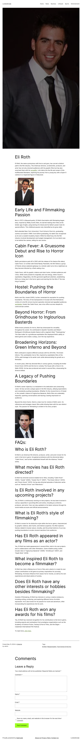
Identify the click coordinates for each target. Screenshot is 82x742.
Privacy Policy (46, 738)
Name (17, 694)
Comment (18, 675)
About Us (38, 738)
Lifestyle (19, 644)
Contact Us (55, 738)
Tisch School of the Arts (64, 646)
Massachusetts (51, 646)
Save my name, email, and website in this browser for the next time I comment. (39, 719)
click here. (27, 631)
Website (17, 710)
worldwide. (18, 304)
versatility (34, 170)
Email (17, 702)
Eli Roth (44, 646)
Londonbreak (7, 4)
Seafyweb (19, 738)
